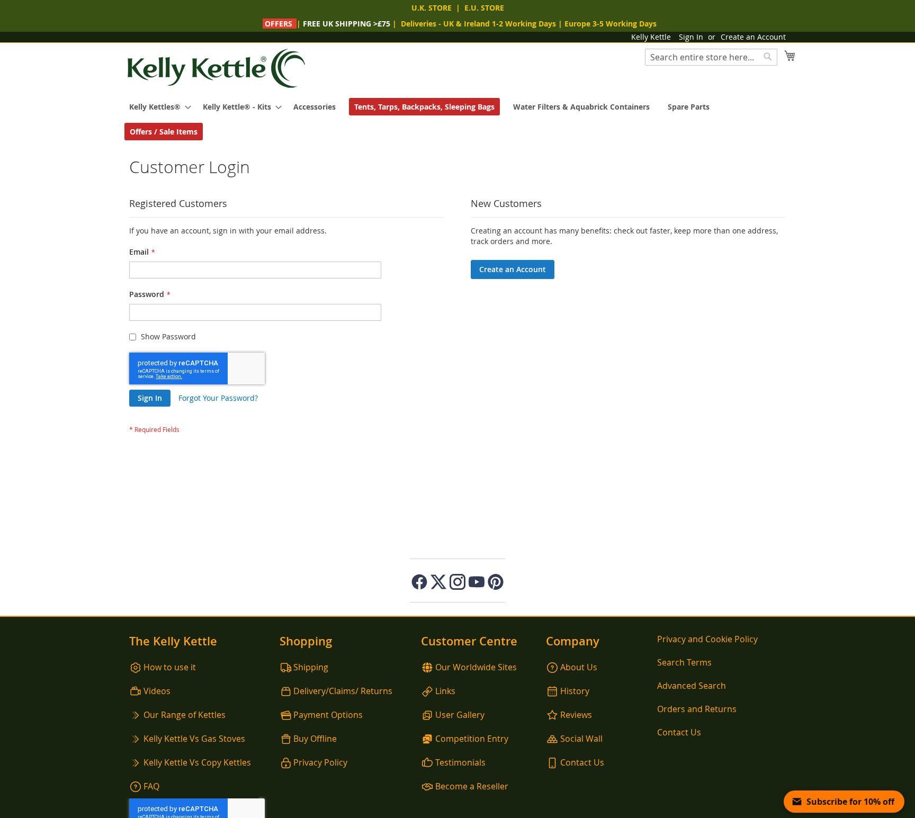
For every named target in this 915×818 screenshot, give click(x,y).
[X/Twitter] (438, 581)
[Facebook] (419, 581)
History (574, 691)
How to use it (169, 667)
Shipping (310, 667)
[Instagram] (457, 581)
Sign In (691, 37)
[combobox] (711, 57)
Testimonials (460, 762)
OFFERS (278, 24)
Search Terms (684, 662)
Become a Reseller (471, 786)
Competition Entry (471, 738)
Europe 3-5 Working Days (610, 24)
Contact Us (582, 762)
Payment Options (328, 715)
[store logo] (216, 68)
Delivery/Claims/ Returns (342, 691)
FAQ (151, 786)
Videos (157, 691)
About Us (578, 667)
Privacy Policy (320, 762)
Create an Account (753, 37)
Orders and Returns (697, 709)
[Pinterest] (495, 581)
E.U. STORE (484, 8)
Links (445, 691)
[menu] (457, 119)
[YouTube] (476, 581)
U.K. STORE (431, 8)
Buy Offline (315, 738)
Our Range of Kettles (184, 715)
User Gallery (460, 715)
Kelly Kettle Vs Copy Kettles (197, 762)
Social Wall (581, 738)
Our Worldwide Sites (476, 667)
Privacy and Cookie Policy (707, 639)
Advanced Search (691, 685)
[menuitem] (157, 106)
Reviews (576, 715)
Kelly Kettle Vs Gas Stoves (194, 738)
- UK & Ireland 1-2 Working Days (478, 24)
